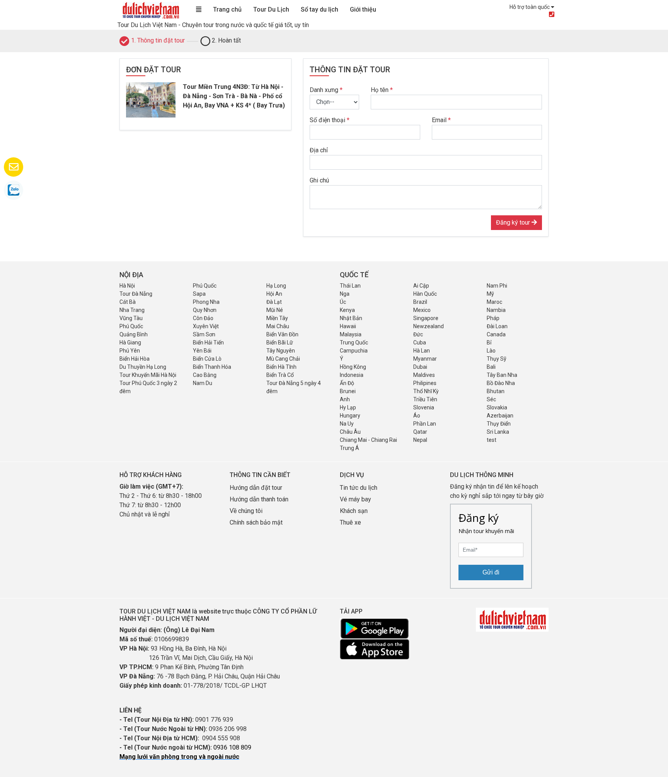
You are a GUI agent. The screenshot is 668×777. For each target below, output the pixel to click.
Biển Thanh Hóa (212, 367)
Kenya (347, 310)
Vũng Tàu (131, 318)
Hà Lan (421, 351)
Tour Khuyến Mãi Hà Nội (147, 375)
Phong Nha (206, 302)
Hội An (274, 294)
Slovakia (497, 407)
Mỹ (490, 294)
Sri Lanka (498, 432)
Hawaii (348, 326)
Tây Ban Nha (502, 375)
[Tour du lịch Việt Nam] (150, 10)
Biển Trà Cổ (280, 375)
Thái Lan (350, 286)
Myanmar (425, 359)
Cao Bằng (204, 375)
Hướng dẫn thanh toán (259, 499)
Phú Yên (129, 351)
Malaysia (350, 334)
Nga (344, 294)
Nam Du (202, 383)
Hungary (350, 415)
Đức (418, 334)
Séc (491, 399)
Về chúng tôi (246, 511)
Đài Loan (497, 326)
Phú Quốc (204, 286)
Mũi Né (274, 310)
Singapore (425, 318)
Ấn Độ (347, 383)
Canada (496, 334)
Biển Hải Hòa (134, 359)
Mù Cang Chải (283, 359)
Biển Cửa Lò (207, 359)
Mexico (422, 310)
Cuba (419, 342)
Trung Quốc (354, 342)
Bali (491, 367)
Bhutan (495, 391)
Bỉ (489, 342)
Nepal (420, 440)
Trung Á (349, 448)
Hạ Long (276, 286)
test (491, 440)
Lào (491, 351)
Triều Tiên (425, 399)
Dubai (420, 367)
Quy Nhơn (204, 310)
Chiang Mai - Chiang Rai (368, 440)
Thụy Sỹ (496, 359)
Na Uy (347, 424)
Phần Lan (424, 424)
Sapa (199, 294)
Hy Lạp (348, 407)
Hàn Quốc (425, 294)
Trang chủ (227, 9)
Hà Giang (130, 342)
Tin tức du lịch (358, 487)
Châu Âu (350, 432)
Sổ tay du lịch (319, 9)
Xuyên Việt (206, 326)
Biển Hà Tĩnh (281, 367)
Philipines (424, 383)
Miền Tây (277, 318)
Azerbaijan (500, 415)
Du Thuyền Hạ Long (142, 367)
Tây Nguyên (280, 351)
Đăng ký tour (514, 222)
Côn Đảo (203, 318)
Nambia (496, 310)
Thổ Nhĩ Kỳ (426, 391)
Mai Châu (277, 326)
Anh (345, 399)
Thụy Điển (499, 424)
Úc (343, 302)
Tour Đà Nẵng (135, 294)
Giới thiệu (363, 9)
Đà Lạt (274, 302)
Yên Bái (202, 351)
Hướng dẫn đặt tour (256, 487)
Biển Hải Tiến (208, 342)
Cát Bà (127, 302)
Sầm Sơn (204, 334)
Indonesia (351, 375)
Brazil (420, 302)
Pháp (493, 318)
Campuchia (354, 351)
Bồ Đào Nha (501, 383)
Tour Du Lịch (271, 9)
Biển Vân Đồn (282, 334)
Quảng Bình (133, 334)
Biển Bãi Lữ (279, 342)
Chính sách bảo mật (257, 522)
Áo (416, 415)
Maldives (424, 375)
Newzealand (428, 326)
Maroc (494, 302)
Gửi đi (490, 572)
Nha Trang (132, 310)
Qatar (420, 432)
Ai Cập (421, 286)
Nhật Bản (351, 318)
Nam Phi (497, 286)
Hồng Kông (353, 367)
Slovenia (423, 407)
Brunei (348, 391)
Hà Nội (127, 286)
